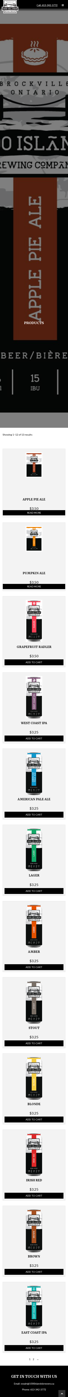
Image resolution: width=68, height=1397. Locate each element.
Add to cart (34, 662)
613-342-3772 (38, 1389)
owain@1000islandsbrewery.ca (37, 1383)
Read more (34, 512)
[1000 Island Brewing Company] (10, 6)
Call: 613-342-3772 (47, 5)
